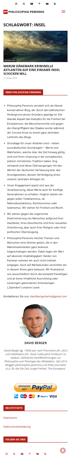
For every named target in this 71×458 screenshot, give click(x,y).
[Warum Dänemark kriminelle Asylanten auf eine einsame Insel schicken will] (35, 46)
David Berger (35, 343)
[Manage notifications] (63, 450)
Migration (9, 60)
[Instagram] (16, 4)
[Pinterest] (39, 4)
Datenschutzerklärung (17, 426)
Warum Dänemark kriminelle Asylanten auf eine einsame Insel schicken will (31, 70)
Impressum (10, 417)
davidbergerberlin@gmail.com (48, 296)
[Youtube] (32, 4)
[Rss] (55, 4)
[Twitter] (24, 4)
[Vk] (47, 4)
